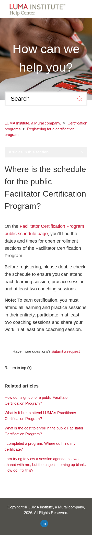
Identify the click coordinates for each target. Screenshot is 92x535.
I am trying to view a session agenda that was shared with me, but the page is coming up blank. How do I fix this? (45, 464)
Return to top (15, 368)
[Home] (36, 8)
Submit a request (65, 351)
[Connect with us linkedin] (44, 523)
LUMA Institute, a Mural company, (33, 123)
